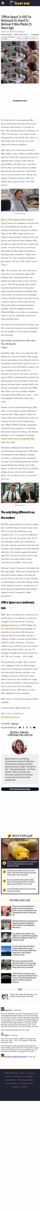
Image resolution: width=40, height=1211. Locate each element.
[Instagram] (27, 728)
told (9, 571)
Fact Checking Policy (26, 1083)
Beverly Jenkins (7, 34)
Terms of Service (17, 1076)
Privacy (7, 1076)
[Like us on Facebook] (23, 728)
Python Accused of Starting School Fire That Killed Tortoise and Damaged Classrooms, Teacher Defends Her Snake (22, 864)
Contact (23, 1087)
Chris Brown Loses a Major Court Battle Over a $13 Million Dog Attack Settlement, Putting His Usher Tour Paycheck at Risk (25, 936)
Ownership (15, 1087)
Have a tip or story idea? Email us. (22, 994)
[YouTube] (34, 728)
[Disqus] (20, 1032)
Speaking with (10, 625)
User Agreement (10, 1080)
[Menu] (3, 3)
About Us (23, 1073)
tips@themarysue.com (10, 717)
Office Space (14, 724)
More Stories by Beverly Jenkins (20, 789)
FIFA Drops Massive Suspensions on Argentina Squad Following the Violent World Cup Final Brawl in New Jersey (25, 924)
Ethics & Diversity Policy (25, 1080)
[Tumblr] (30, 728)
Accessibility (29, 1076)
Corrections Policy (11, 1083)
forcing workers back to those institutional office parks (18, 438)
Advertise (31, 1073)
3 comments (35, 34)
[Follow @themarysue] (19, 728)
